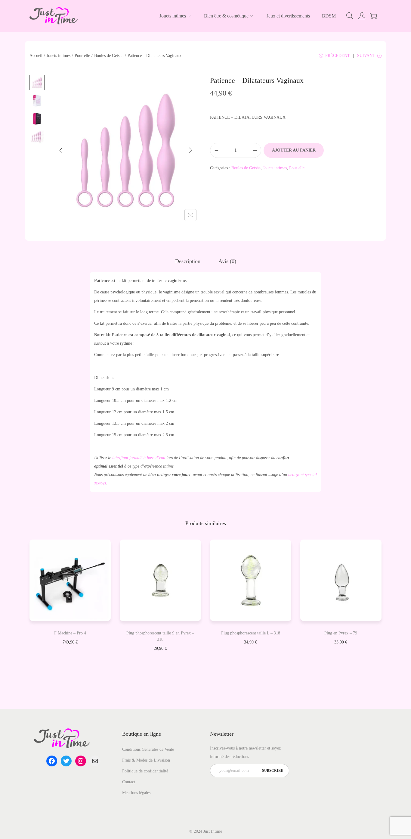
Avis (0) (227, 261)
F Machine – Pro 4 (70, 633)
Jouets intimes (58, 55)
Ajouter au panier (294, 150)
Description (187, 261)
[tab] (187, 261)
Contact (128, 782)
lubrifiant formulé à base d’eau (138, 458)
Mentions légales (136, 792)
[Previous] (61, 150)
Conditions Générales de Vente (148, 749)
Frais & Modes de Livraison (146, 760)
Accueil (35, 55)
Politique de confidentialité (145, 771)
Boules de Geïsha (108, 55)
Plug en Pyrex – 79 (340, 633)
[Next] (190, 150)
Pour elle (82, 55)
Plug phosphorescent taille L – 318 (250, 633)
